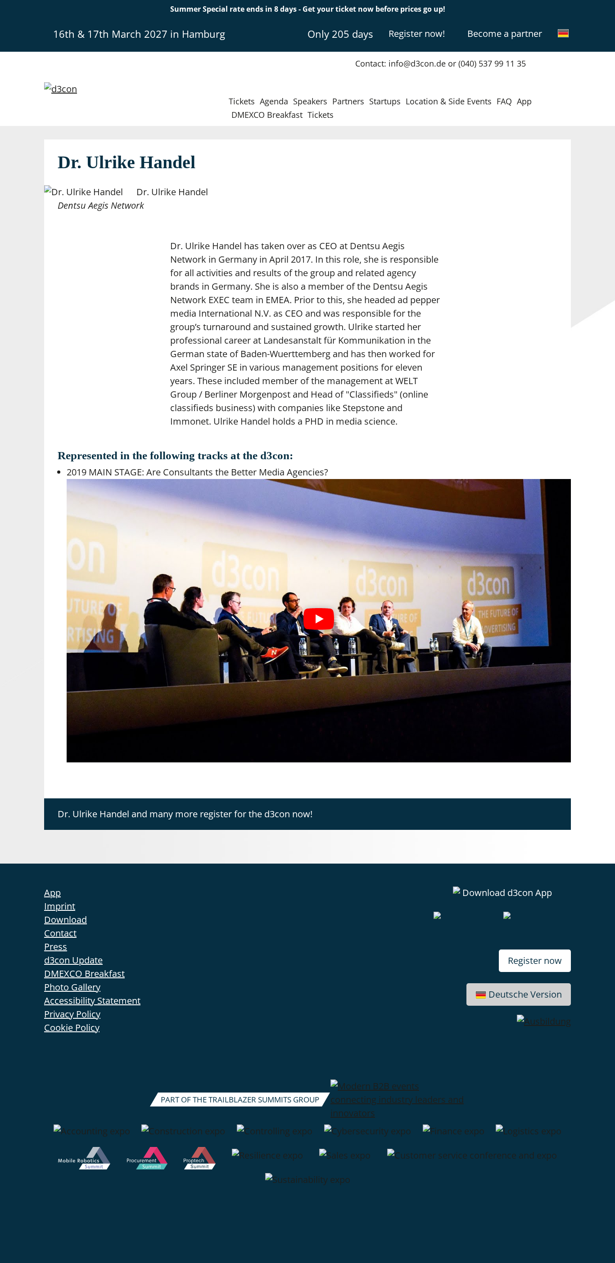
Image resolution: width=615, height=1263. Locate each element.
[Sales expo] (345, 1160)
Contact (60, 933)
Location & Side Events (449, 101)
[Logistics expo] (528, 1135)
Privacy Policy (72, 1014)
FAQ (504, 101)
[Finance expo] (454, 1135)
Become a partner (504, 33)
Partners (348, 101)
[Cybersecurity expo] (367, 1135)
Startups (385, 101)
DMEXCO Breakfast (267, 114)
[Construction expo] (183, 1135)
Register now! (417, 33)
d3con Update (73, 960)
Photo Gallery (72, 987)
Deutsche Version (525, 994)
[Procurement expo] (147, 1160)
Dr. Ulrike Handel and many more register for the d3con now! (185, 814)
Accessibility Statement (92, 1000)
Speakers (310, 101)
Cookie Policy (71, 1027)
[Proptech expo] (199, 1160)
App (524, 101)
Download (65, 920)
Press (55, 947)
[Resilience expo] (267, 1160)
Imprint (59, 906)
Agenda (274, 101)
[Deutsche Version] (563, 33)
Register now (535, 960)
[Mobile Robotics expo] (84, 1160)
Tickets (242, 101)
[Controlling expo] (275, 1135)
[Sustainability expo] (308, 1184)
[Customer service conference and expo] (472, 1160)
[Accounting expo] (91, 1135)
